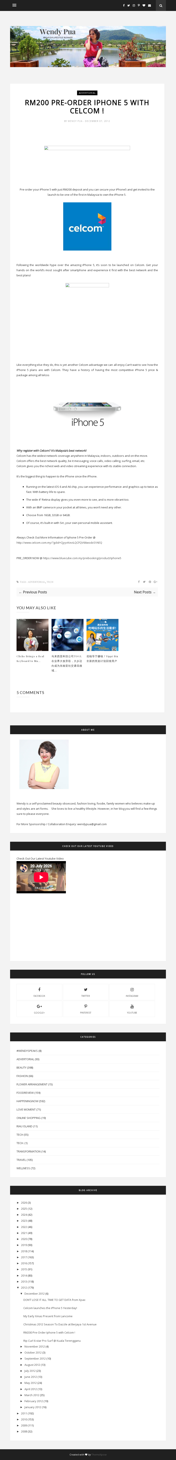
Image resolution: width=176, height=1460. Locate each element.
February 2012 (33, 1401)
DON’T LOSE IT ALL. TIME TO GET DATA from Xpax (54, 1300)
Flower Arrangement (32, 1084)
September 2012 (35, 1358)
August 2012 (32, 1365)
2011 (24, 1413)
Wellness (23, 1168)
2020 (24, 1239)
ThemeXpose (99, 1454)
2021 (24, 1233)
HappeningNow (27, 1101)
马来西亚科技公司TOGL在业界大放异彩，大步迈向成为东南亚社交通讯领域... (67, 663)
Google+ (39, 1012)
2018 (24, 1251)
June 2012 (30, 1377)
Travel (21, 1160)
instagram (132, 995)
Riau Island (24, 1126)
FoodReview (25, 1093)
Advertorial (87, 92)
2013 (24, 1281)
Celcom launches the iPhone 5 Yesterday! (50, 1308)
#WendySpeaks (27, 1051)
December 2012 (34, 1293)
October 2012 (33, 1352)
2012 (24, 1287)
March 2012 (31, 1395)
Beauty (21, 1067)
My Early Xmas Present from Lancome (48, 1316)
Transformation (29, 1151)
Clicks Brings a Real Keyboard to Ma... (30, 658)
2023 (24, 1221)
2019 (24, 1245)
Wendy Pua (75, 121)
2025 (24, 1209)
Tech (50, 582)
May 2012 (30, 1383)
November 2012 (34, 1346)
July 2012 (30, 1371)
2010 (24, 1419)
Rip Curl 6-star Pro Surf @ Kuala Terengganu (52, 1341)
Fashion (22, 1076)
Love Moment (26, 1109)
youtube (132, 1012)
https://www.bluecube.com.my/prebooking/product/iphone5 (82, 558)
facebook (39, 995)
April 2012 (30, 1389)
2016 (24, 1263)
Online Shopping (29, 1118)
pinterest (85, 1012)
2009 (24, 1425)
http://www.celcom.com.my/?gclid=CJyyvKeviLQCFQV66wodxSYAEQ (59, 543)
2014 (24, 1275)
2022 (24, 1227)
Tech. (20, 1143)
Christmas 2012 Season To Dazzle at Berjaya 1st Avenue (60, 1324)
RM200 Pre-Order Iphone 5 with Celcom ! (49, 1332)
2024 (24, 1215)
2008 (24, 1431)
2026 (24, 1203)
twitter (85, 995)
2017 (24, 1257)
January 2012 (32, 1407)
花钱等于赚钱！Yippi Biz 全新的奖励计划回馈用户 (102, 658)
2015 (24, 1269)
